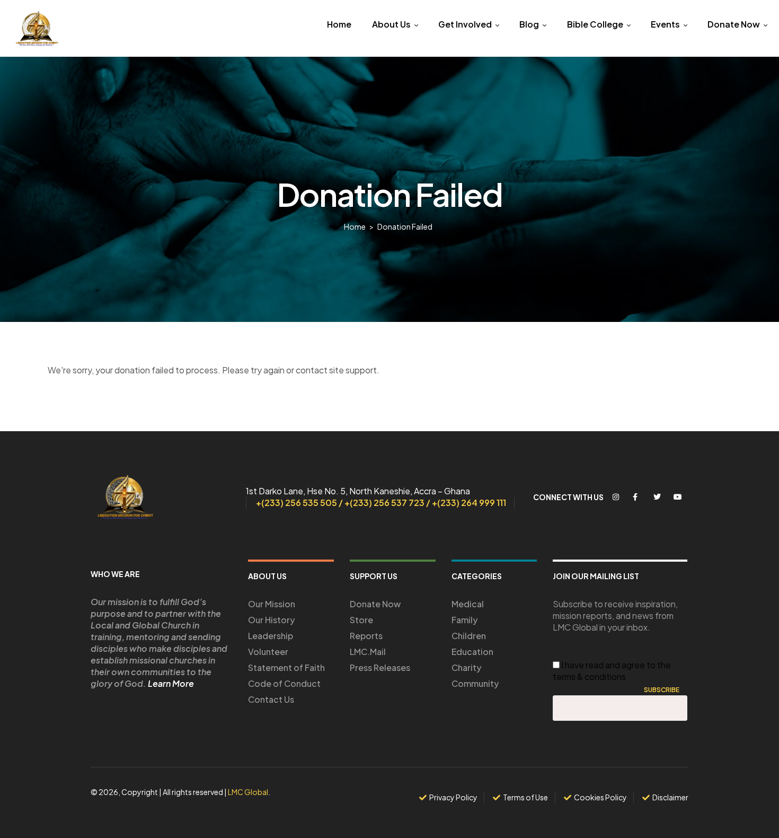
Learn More (171, 683)
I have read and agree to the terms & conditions (612, 670)
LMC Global (248, 792)
